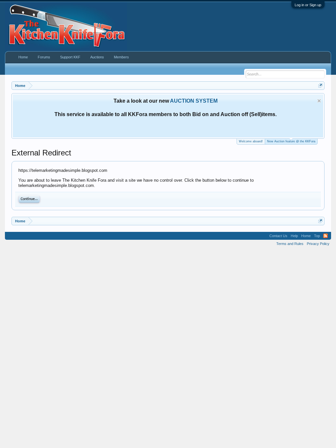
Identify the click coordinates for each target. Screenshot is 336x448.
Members (121, 57)
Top (317, 236)
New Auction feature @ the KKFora (291, 141)
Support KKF (70, 57)
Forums (44, 57)
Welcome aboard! (251, 141)
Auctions (97, 57)
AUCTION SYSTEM (194, 101)
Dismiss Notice (319, 100)
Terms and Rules (290, 244)
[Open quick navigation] (320, 85)
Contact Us (278, 236)
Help (294, 236)
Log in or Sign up (308, 5)
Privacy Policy (318, 244)
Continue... (29, 199)
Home (23, 57)
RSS (325, 236)
